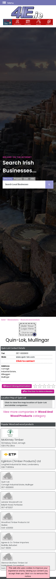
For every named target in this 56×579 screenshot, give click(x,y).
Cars (26, 178)
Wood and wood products (30, 319)
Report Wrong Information (17, 386)
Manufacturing (13, 319)
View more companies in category (28, 414)
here (31, 573)
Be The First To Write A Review (39, 391)
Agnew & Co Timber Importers (15, 542)
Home (3, 319)
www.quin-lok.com (25, 357)
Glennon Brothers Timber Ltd (14, 562)
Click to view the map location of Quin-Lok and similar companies (26, 404)
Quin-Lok (5, 482)
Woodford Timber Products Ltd (15, 522)
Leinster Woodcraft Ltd (11, 502)
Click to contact (25, 361)
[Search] (49, 185)
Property (18, 178)
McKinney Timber (12, 440)
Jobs (32, 178)
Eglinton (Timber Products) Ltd (21, 461)
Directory (8, 178)
